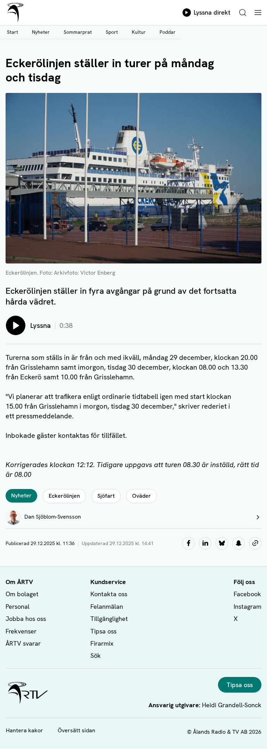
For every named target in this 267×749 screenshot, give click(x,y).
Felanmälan (106, 606)
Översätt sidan (76, 730)
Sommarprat (78, 32)
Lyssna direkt (212, 12)
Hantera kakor (24, 730)
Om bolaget (22, 594)
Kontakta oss (108, 594)
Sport (112, 32)
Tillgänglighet (109, 619)
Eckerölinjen (64, 495)
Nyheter (41, 32)
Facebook (247, 594)
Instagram (247, 606)
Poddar (168, 32)
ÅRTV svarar (23, 643)
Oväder (141, 495)
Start (12, 32)
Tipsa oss (103, 631)
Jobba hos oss (26, 619)
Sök (95, 656)
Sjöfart (106, 495)
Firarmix (101, 643)
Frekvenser (21, 631)
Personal (18, 606)
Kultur (139, 32)
